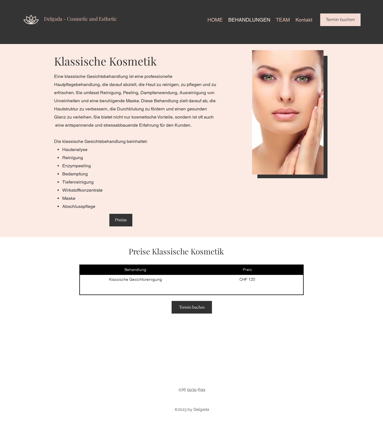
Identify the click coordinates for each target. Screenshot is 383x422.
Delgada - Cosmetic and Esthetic (80, 18)
